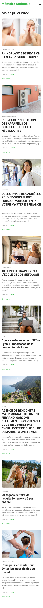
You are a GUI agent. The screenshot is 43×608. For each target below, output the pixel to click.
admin (12, 74)
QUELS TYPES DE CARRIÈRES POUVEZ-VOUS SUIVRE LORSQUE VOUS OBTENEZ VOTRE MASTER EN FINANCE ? (21, 201)
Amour (4, 406)
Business (5, 190)
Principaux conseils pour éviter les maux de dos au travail (18, 568)
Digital (4, 336)
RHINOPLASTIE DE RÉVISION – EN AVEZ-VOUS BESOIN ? (21, 55)
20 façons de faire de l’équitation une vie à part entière (18, 498)
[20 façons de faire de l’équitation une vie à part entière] (21, 474)
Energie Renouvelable (9, 116)
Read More (6, 79)
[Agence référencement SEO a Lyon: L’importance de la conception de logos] (21, 319)
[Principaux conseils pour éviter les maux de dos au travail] (21, 544)
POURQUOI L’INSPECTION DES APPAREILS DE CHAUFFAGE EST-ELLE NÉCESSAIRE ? (19, 125)
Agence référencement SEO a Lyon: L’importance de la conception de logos (21, 344)
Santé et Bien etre (8, 49)
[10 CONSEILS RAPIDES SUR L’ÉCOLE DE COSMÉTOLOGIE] (21, 250)
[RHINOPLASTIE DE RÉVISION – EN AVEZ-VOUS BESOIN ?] (21, 32)
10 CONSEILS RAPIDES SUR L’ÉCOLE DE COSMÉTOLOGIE (20, 272)
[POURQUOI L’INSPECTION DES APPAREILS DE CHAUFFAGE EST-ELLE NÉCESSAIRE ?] (21, 99)
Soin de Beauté (6, 267)
